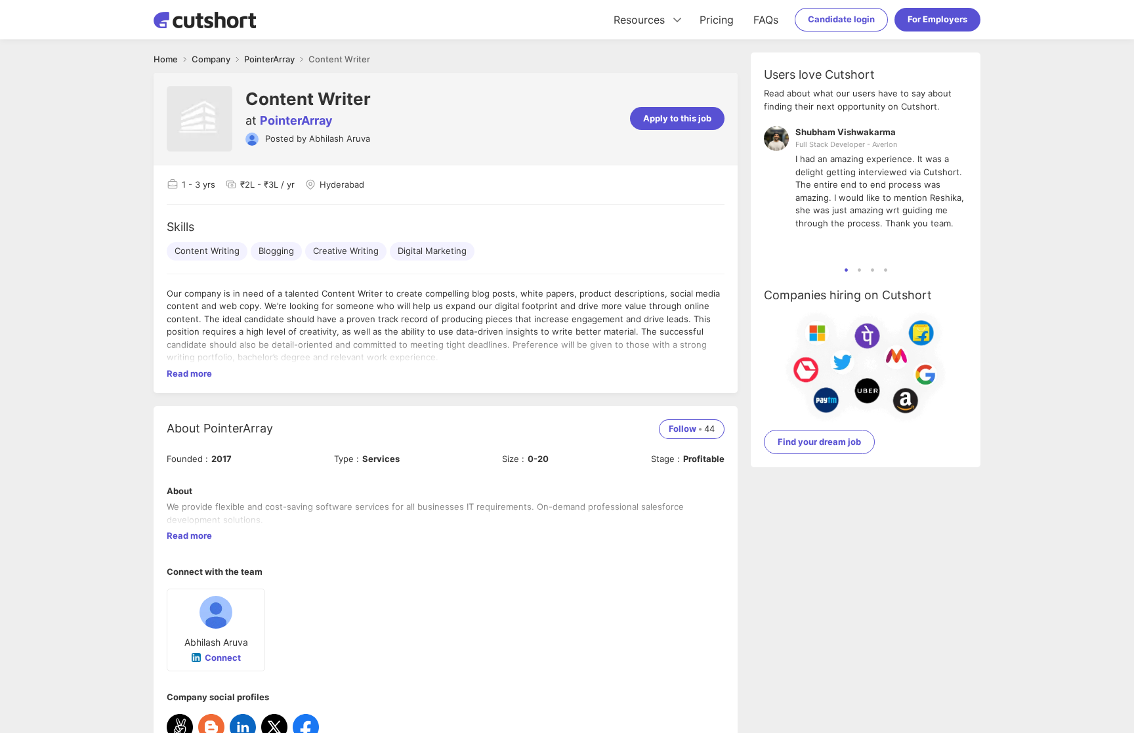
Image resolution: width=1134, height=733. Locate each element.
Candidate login (841, 19)
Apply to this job (677, 118)
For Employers (937, 19)
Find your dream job (819, 441)
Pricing (717, 19)
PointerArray (296, 120)
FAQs (765, 19)
